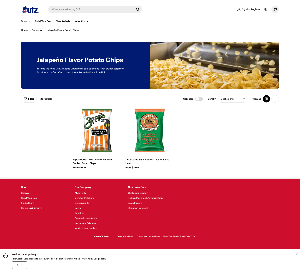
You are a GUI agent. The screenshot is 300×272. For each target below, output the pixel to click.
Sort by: (212, 98)
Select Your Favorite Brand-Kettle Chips (179, 236)
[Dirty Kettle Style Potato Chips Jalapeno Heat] (149, 130)
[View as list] (275, 99)
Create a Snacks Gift (125, 236)
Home (24, 30)
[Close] (296, 254)
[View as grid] (266, 99)
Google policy (100, 258)
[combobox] (95, 9)
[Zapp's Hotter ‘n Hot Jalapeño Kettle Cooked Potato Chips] (97, 130)
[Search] (138, 9)
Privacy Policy (87, 258)
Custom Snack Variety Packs (148, 236)
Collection (37, 30)
